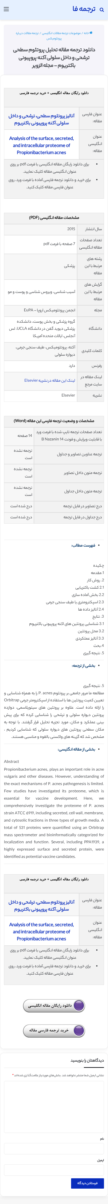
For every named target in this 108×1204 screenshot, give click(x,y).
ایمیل (100, 1160)
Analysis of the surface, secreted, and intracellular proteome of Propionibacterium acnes (41, 146)
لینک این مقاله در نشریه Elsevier (49, 381)
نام (102, 1139)
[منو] (6, 11)
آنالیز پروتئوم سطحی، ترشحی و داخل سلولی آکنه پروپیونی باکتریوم (41, 120)
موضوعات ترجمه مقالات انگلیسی (61, 33)
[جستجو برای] (101, 11)
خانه (86, 33)
